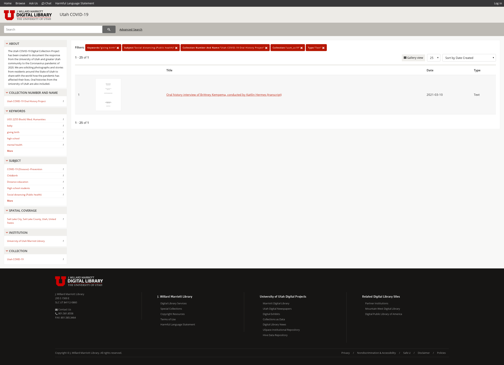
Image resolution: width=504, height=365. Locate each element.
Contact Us (64, 309)
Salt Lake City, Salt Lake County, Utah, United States (31, 220)
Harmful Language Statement (74, 3)
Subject (15, 161)
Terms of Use (168, 319)
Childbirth (12, 175)
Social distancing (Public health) (24, 194)
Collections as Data (274, 319)
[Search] (109, 29)
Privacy (345, 353)
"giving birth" (102, 47)
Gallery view (414, 58)
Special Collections (171, 308)
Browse (20, 3)
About (14, 44)
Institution (18, 233)
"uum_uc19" (286, 47)
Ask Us (33, 3)
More (10, 151)
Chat (47, 3)
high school (13, 138)
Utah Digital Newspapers (277, 308)
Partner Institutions (376, 303)
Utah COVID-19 (74, 14)
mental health (14, 144)
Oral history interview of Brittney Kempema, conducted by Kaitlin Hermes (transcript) (224, 95)
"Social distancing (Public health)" (149, 47)
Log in (498, 3)
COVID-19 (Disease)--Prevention (24, 169)
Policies (441, 353)
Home (8, 3)
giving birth (13, 132)
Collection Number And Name (33, 93)
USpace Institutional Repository (281, 329)
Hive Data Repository (275, 335)
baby (9, 125)
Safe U (406, 353)
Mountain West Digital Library (382, 308)
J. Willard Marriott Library (69, 294)
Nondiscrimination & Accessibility (376, 353)
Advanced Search (131, 29)
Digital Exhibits (271, 314)
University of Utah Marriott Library (26, 241)
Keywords (17, 111)
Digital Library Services (173, 303)
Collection (18, 251)
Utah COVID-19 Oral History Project (26, 101)
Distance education (17, 181)
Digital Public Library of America (383, 314)
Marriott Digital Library (276, 303)
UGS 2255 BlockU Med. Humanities (26, 119)
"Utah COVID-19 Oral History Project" (224, 47)
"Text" (315, 47)
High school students (18, 188)
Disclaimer (424, 353)
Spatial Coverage (23, 210)
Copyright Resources (172, 314)
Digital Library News (274, 324)
